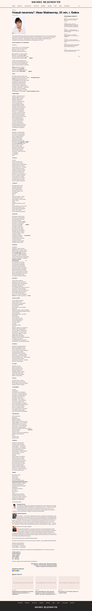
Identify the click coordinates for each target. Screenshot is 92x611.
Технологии (34, 602)
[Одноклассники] (14, 570)
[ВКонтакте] (12, 570)
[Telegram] (15, 570)
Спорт (58, 602)
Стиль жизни (65, 602)
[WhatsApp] (18, 570)
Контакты (72, 602)
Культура (48, 602)
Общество (27, 602)
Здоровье (41, 602)
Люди (53, 602)
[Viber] (17, 570)
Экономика (20, 602)
